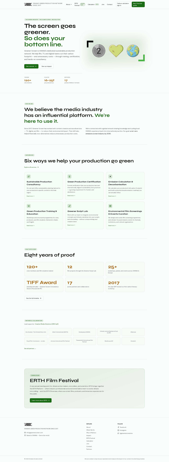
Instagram (123, 430)
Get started (30, 66)
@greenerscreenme (126, 433)
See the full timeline (32, 298)
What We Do (90, 430)
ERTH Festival (80, 4)
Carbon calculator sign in (123, 4)
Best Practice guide (137, 4)
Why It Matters (91, 433)
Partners (89, 449)
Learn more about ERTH (39, 400)
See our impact (47, 66)
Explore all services (30, 167)
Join (103, 4)
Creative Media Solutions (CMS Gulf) (46, 324)
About (68, 4)
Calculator (93, 4)
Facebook (123, 427)
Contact (109, 4)
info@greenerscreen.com (35, 432)
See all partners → (30, 348)
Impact (88, 435)
